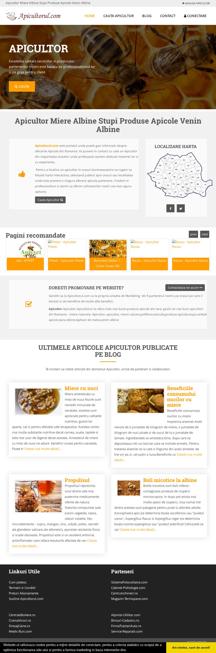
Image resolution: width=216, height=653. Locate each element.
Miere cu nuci (81, 388)
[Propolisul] (38, 496)
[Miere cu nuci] (38, 402)
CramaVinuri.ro (20, 620)
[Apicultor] (33, 15)
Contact (168, 15)
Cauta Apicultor (118, 15)
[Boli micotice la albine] (128, 488)
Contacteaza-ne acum (183, 287)
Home (90, 15)
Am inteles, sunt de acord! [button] (191, 647)
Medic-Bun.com (20, 631)
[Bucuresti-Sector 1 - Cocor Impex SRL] (108, 255)
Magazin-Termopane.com (129, 598)
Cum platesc (18, 582)
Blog (147, 15)
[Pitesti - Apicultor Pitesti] (66, 255)
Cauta (23, 86)
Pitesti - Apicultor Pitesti (66, 260)
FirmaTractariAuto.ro (126, 626)
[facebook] (170, 208)
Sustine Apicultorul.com (26, 598)
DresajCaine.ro (19, 626)
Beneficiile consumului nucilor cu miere (181, 396)
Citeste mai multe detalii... (43, 449)
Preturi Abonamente (23, 593)
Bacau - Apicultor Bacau (149, 260)
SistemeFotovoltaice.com (129, 582)
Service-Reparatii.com (127, 631)
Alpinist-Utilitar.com (125, 615)
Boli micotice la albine (170, 480)
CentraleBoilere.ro (22, 615)
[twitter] (181, 208)
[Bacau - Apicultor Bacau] (149, 255)
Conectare (196, 15)
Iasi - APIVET (25, 260)
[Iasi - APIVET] (25, 255)
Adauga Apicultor (197, 3)
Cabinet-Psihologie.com (128, 588)
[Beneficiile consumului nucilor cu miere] (140, 401)
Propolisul (77, 480)
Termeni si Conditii (22, 588)
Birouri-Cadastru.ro (125, 620)
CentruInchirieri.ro (124, 593)
